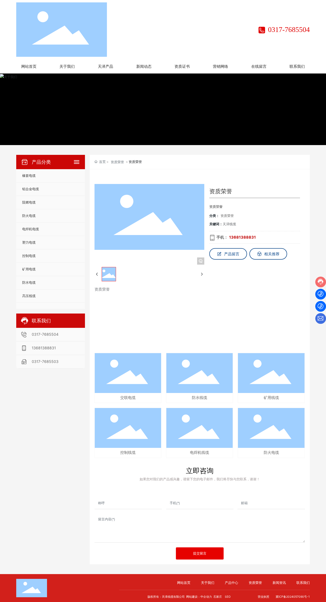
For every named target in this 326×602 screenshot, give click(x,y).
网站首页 (183, 583)
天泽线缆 (229, 224)
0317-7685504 (288, 29)
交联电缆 (128, 397)
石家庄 (217, 596)
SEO (228, 596)
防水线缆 (199, 397)
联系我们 (303, 583)
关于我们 (207, 583)
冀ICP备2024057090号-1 (293, 596)
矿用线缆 (271, 397)
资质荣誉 (117, 162)
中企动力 (206, 596)
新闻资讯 (279, 583)
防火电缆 (271, 452)
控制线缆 (128, 452)
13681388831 (44, 348)
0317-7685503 (45, 361)
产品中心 (231, 583)
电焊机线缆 (199, 452)
